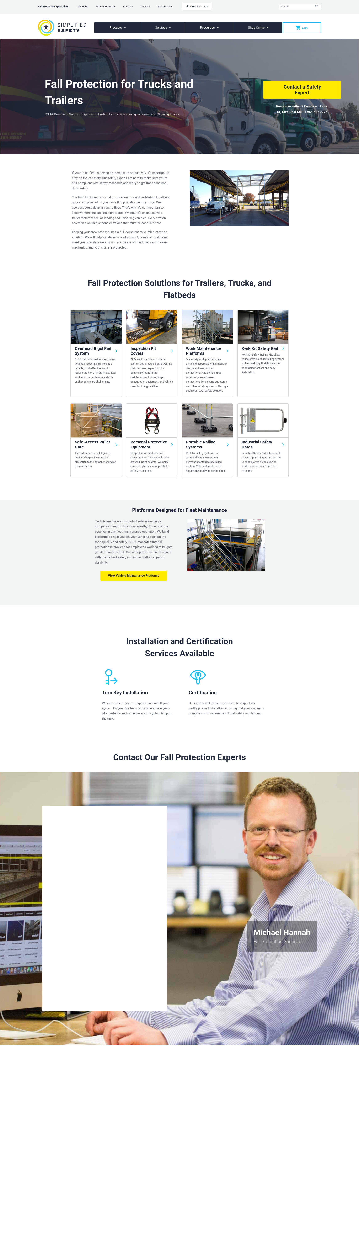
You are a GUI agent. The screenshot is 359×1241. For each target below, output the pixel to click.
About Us (83, 6)
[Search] (316, 6)
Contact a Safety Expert (302, 90)
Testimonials (165, 6)
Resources (208, 28)
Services (161, 28)
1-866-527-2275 (198, 6)
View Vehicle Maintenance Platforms (133, 575)
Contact (145, 6)
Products (116, 28)
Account (128, 6)
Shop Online (257, 28)
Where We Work (105, 6)
